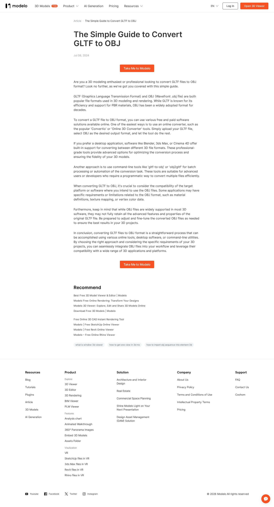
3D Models (31, 409)
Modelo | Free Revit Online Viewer (94, 329)
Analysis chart (73, 418)
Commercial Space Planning (134, 398)
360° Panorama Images (79, 429)
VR (66, 452)
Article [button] (77, 20)
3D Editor (70, 389)
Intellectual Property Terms (193, 402)
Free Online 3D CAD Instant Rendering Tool (99, 319)
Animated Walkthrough (78, 424)
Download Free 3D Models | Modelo (95, 310)
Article (29, 402)
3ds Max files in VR (76, 464)
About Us (182, 379)
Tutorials (30, 387)
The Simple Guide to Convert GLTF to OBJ (110, 20)
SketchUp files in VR (77, 458)
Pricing (181, 409)
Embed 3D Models (76, 435)
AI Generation (33, 417)
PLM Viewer (72, 406)
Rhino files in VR (74, 475)
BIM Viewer (71, 401)
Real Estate (123, 390)
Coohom (240, 394)
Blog (28, 379)
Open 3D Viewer (254, 5)
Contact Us (242, 387)
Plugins (29, 394)
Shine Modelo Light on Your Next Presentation (133, 407)
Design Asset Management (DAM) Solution (133, 418)
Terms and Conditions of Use (194, 394)
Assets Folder (73, 440)
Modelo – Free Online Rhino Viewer (94, 334)
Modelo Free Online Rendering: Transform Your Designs (106, 300)
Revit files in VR (74, 469)
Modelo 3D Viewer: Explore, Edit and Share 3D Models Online (109, 305)
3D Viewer (71, 384)
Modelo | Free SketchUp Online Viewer (96, 324)
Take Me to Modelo (137, 68)
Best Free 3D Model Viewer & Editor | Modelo (100, 295)
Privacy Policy (185, 387)
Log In (230, 5)
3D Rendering (73, 395)
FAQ (237, 379)
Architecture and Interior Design (131, 381)
